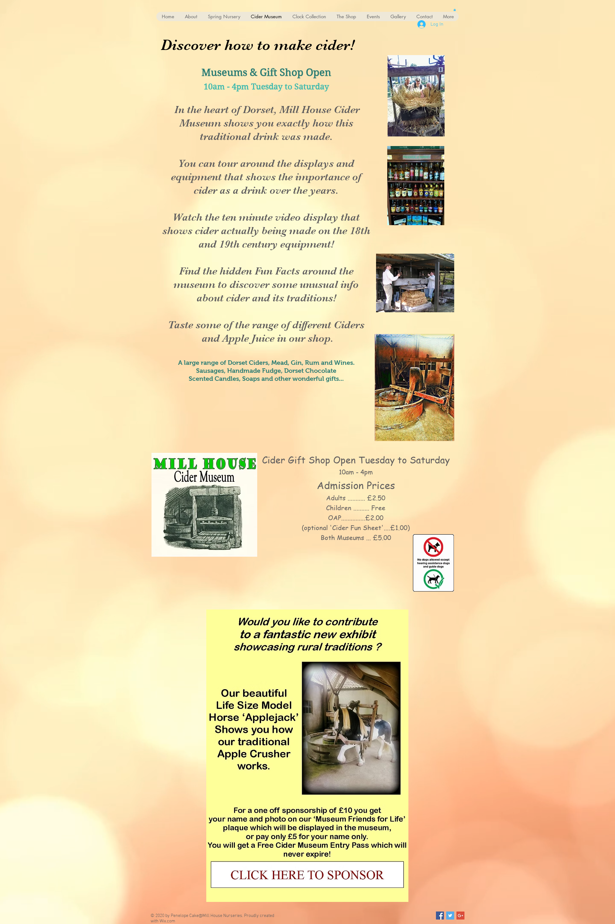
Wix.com (167, 921)
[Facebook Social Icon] (440, 916)
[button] (455, 9)
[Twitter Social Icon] (450, 916)
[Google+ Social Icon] (460, 916)
